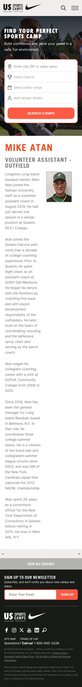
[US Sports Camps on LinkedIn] (36, 630)
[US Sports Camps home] (22, 8)
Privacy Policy (60, 652)
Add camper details (28, 98)
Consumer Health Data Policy (19, 656)
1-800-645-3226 (46, 643)
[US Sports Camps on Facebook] (6, 630)
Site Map (10, 638)
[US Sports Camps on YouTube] (29, 630)
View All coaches (41, 564)
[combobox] (44, 66)
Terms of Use (29, 638)
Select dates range (28, 87)
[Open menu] (75, 8)
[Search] (63, 8)
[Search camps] (44, 630)
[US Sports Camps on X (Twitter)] (21, 630)
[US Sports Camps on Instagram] (14, 630)
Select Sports (24, 77)
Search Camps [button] (41, 113)
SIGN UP (67, 594)
